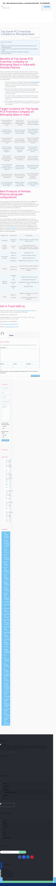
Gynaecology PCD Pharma (6, 628)
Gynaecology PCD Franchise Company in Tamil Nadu (7, 516)
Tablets (4, 821)
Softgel (4, 835)
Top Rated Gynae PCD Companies (6, 694)
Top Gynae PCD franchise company (26, 310)
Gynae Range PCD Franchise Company (6, 596)
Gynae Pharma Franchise (6, 589)
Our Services (5, 789)
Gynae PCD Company (6, 550)
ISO (25, 203)
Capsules (4, 823)
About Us (4, 783)
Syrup (3, 832)
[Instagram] (24, 857)
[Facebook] (19, 857)
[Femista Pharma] (5, 6)
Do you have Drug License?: (6, 423)
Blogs (3, 798)
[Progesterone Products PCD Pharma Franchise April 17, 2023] (54, 880)
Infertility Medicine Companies (6, 651)
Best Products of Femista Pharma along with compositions (15, 52)
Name (2, 364)
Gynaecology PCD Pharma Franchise (6, 635)
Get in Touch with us (6, 53)
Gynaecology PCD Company (6, 610)
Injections (4, 826)
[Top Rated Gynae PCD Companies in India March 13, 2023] (1, 880)
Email (15, 364)
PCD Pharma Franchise (6, 670)
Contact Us (5, 795)
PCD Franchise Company (6, 659)
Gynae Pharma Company (6, 583)
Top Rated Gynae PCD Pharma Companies (6, 712)
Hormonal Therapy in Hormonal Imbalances (7, 463)
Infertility (6, 646)
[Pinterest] (32, 857)
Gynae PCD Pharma (6, 563)
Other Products (6, 837)
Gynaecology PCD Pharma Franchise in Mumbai (7, 494)
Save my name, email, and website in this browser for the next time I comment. (19, 372)
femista (11, 335)
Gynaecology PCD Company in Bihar (7, 505)
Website (28, 364)
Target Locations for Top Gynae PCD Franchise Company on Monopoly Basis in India (20, 49)
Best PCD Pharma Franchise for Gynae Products (6, 543)
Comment (3, 347)
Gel (3, 829)
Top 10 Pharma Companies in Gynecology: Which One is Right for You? (7, 479)
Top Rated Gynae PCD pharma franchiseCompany (6, 721)
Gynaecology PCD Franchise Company (6, 622)
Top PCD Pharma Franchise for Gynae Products (6, 686)
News (5, 655)
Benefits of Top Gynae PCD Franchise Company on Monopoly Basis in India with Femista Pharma (19, 46)
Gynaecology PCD (6, 604)
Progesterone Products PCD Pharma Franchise (6, 677)
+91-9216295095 (45, 3)
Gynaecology (6, 601)
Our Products (5, 786)
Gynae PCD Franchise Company (6, 557)
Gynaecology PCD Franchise (6, 615)
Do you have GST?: (5, 432)
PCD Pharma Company (6, 664)
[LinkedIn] (28, 857)
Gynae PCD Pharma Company (6, 570)
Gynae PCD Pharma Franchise (6, 577)
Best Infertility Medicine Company (6, 535)
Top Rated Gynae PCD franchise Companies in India (6, 702)
